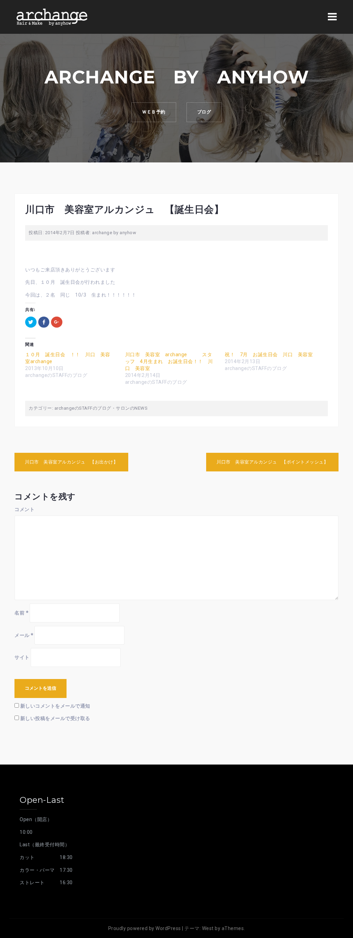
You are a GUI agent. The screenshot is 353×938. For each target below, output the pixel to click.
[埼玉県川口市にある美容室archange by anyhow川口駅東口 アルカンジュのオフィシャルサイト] (51, 16)
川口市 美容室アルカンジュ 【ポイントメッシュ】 (272, 462)
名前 (21, 613)
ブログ (204, 111)
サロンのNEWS (132, 408)
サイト (22, 657)
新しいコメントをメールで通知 (55, 706)
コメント (24, 509)
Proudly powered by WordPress (144, 928)
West (208, 928)
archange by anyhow (114, 232)
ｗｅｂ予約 (153, 111)
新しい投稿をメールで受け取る (55, 718)
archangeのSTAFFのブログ (82, 408)
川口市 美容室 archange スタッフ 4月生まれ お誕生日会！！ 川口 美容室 (169, 361)
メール (23, 635)
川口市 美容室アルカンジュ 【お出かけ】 (71, 462)
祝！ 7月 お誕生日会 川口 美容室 (269, 354)
